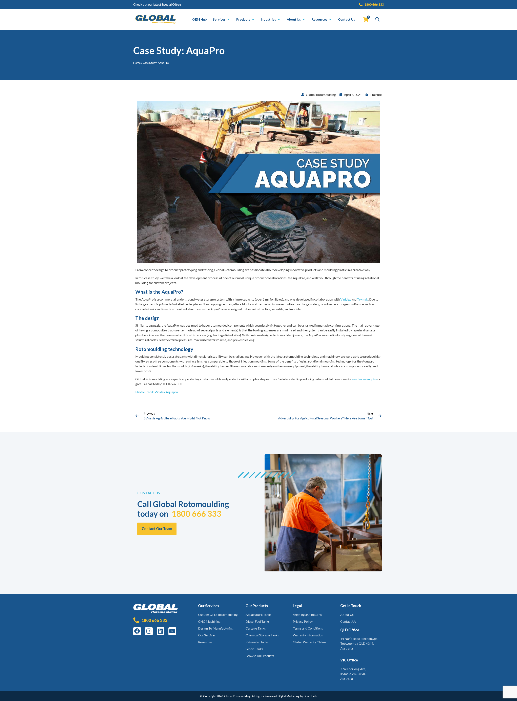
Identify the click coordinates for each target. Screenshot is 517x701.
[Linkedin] (160, 631)
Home (137, 62)
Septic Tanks (254, 649)
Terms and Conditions (308, 628)
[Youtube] (172, 631)
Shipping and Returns (307, 614)
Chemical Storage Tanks (262, 635)
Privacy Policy (303, 621)
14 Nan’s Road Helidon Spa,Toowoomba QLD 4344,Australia (359, 643)
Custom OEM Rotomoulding (218, 614)
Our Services (207, 635)
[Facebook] (137, 631)
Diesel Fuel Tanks (258, 621)
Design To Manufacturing (215, 628)
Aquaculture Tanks (258, 614)
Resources (205, 642)
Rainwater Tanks (257, 642)
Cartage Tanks (256, 628)
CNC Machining (209, 621)
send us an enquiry (364, 379)
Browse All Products (260, 656)
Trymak (362, 299)
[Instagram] (149, 631)
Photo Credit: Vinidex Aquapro (156, 392)
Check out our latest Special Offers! (158, 4)
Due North (310, 696)
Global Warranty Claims (309, 642)
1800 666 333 (196, 514)
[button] (221, 19)
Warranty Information (308, 635)
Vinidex (345, 299)
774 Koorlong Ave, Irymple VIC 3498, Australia (353, 673)
